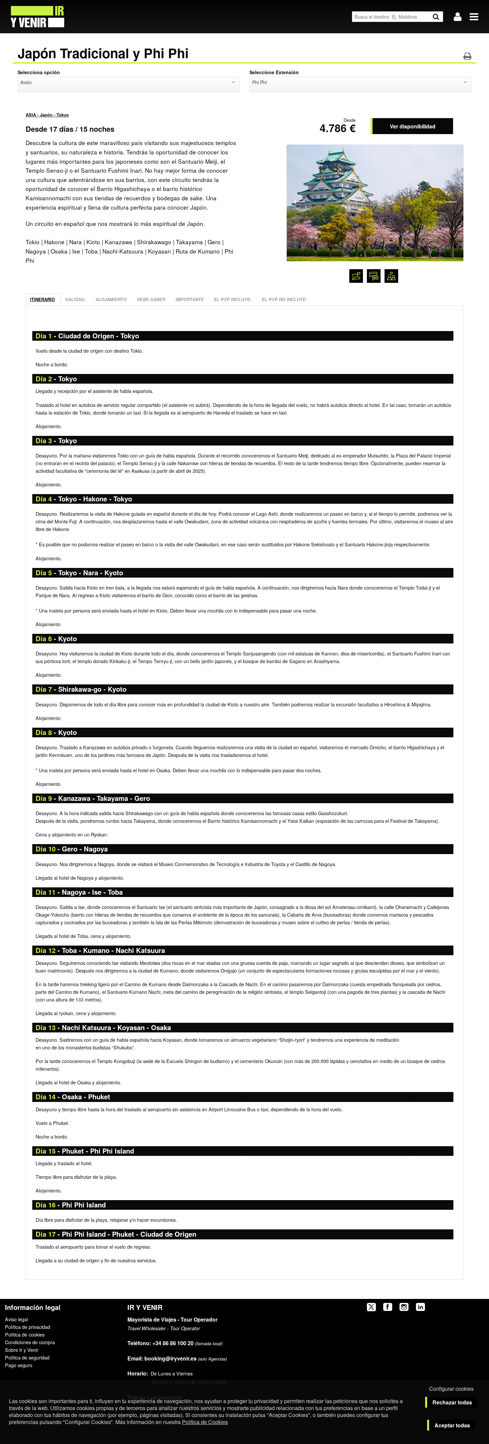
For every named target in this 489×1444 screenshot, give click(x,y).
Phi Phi (259, 82)
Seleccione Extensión (274, 72)
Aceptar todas (452, 1425)
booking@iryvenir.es (162, 1358)
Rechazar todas (452, 1402)
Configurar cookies (451, 1388)
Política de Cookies (205, 1422)
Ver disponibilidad (412, 126)
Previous (299, 201)
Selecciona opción (39, 72)
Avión (26, 82)
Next (451, 201)
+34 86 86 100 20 (173, 1343)
